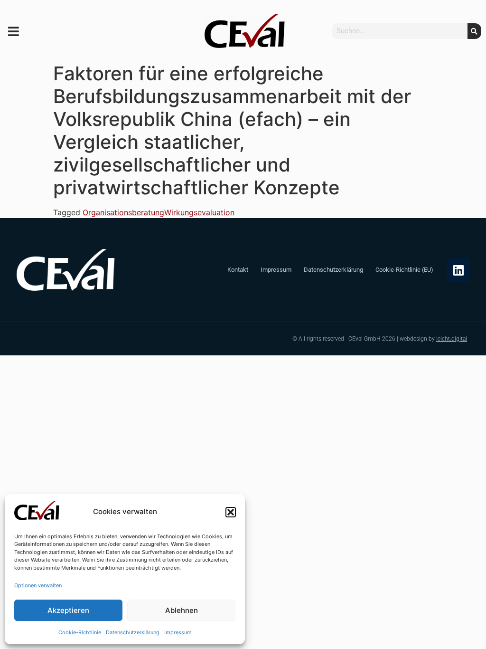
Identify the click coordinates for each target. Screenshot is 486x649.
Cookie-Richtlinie (79, 632)
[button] (230, 512)
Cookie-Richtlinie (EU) (404, 269)
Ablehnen (181, 610)
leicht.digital (451, 338)
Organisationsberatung (123, 212)
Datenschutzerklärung (132, 632)
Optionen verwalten (38, 585)
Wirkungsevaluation (199, 212)
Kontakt (237, 269)
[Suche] (474, 31)
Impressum (178, 632)
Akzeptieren (68, 610)
